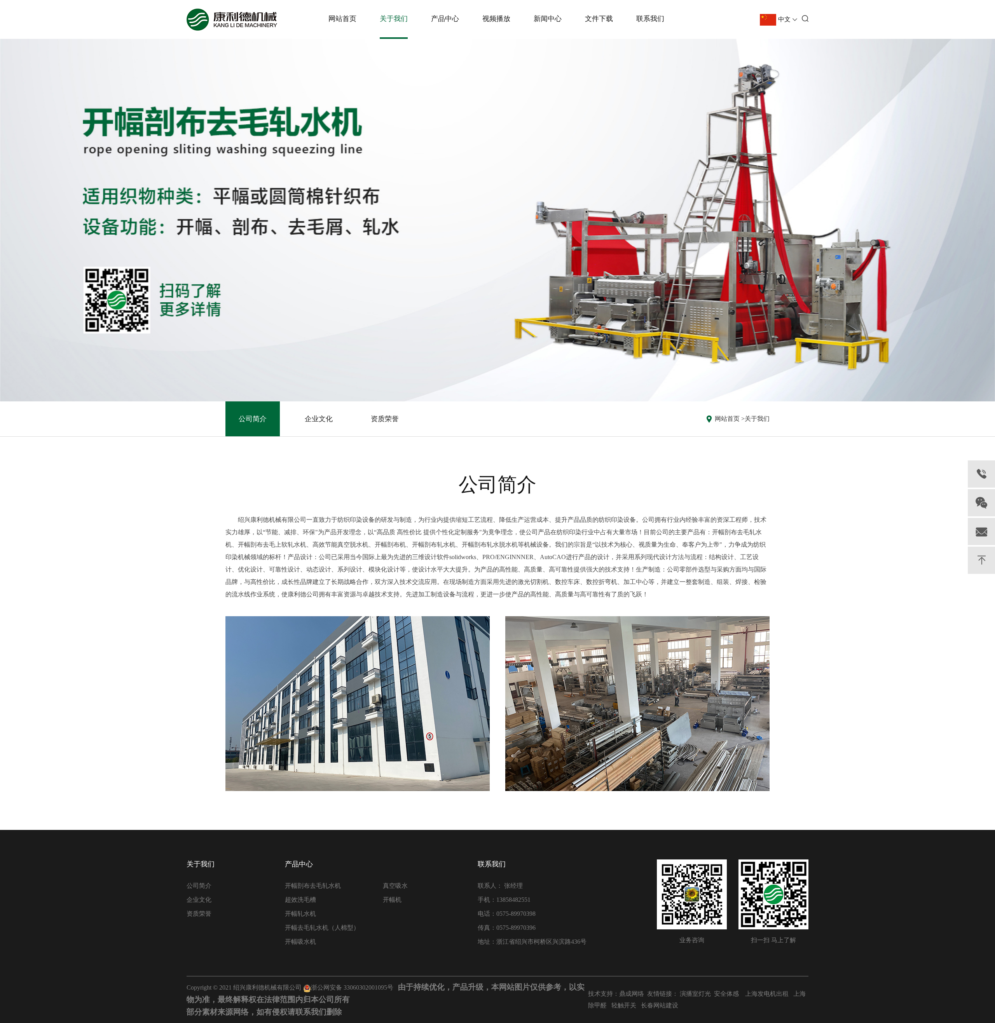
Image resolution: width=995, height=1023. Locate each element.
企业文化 (319, 419)
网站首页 (342, 19)
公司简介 (253, 419)
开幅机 (392, 899)
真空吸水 (395, 885)
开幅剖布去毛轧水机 (313, 885)
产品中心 (445, 19)
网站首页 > (730, 418)
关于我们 (394, 19)
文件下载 (599, 19)
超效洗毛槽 (300, 899)
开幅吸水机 (300, 941)
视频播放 (496, 19)
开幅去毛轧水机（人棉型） (322, 927)
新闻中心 (548, 19)
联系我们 (650, 19)
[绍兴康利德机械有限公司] (232, 20)
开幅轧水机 (300, 913)
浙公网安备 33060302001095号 (352, 987)
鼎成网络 (631, 993)
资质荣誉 (385, 419)
